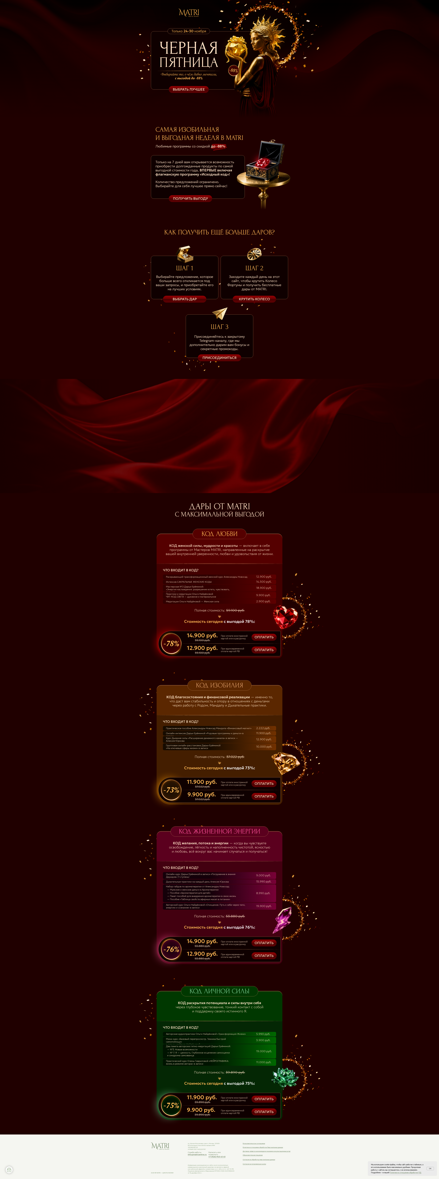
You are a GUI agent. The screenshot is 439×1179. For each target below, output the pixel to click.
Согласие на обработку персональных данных (259, 1159)
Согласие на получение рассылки (254, 1164)
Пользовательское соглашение (254, 1143)
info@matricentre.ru (197, 1154)
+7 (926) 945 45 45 (216, 1156)
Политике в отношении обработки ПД (405, 1172)
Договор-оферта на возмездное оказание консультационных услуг (266, 1151)
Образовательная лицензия (253, 1155)
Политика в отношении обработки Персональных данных (263, 1147)
